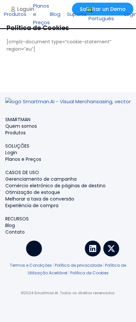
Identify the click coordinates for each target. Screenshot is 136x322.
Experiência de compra (31, 205)
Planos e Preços (23, 159)
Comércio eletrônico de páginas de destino (55, 185)
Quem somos (21, 126)
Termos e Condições (31, 265)
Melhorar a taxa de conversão (39, 199)
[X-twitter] (111, 248)
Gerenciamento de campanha (41, 179)
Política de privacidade (78, 265)
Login (11, 152)
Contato (15, 232)
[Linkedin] (93, 248)
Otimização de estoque (32, 192)
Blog (10, 225)
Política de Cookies (89, 273)
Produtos (15, 132)
